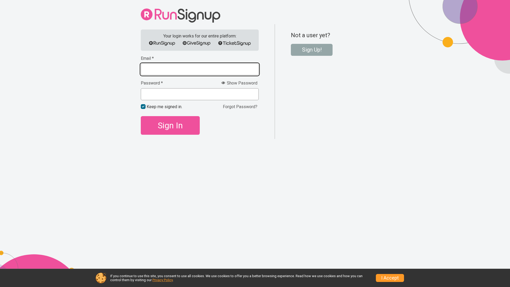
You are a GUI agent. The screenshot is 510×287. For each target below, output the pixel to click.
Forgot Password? (240, 106)
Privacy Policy (162, 280)
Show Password (241, 83)
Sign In (170, 125)
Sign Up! (312, 50)
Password (152, 83)
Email (147, 58)
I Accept (390, 278)
